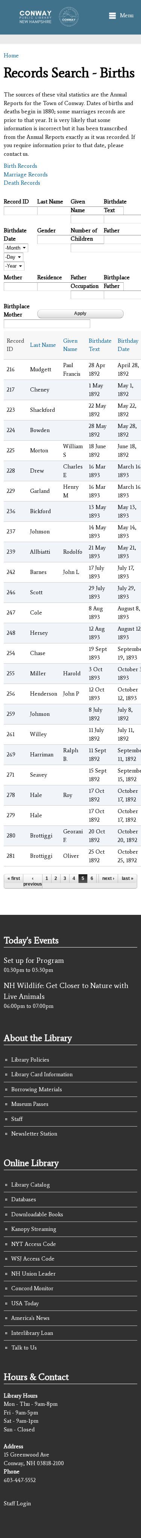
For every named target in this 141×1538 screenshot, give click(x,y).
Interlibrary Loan (32, 1333)
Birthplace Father (117, 281)
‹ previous (32, 881)
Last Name (50, 201)
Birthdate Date (15, 235)
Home (11, 55)
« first (14, 878)
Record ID (16, 201)
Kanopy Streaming (33, 1229)
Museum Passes (30, 1104)
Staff (17, 1119)
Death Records (22, 182)
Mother (13, 277)
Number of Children (84, 235)
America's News (30, 1318)
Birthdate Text (115, 206)
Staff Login (17, 1503)
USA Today (25, 1303)
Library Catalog (30, 1184)
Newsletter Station (34, 1133)
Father (112, 230)
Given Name (78, 206)
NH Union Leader (33, 1273)
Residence (49, 277)
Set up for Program (34, 960)
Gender (46, 230)
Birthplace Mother (17, 310)
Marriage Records (26, 174)
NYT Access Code (33, 1244)
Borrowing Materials (36, 1089)
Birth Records (20, 166)
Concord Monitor (32, 1288)
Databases (23, 1199)
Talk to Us (24, 1347)
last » (127, 878)
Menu (126, 15)
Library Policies (30, 1059)
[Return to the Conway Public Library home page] (47, 23)
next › (108, 878)
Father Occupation (85, 281)
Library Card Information (42, 1074)
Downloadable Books (37, 1214)
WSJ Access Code (33, 1258)
